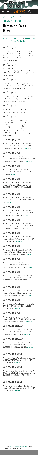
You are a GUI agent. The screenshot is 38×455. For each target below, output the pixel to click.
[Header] (19, 4)
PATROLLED (18, 39)
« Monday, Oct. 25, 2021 (12, 21)
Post (25, 41)
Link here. (28, 148)
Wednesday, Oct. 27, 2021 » (13, 17)
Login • (20, 41)
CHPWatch (7, 39)
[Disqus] (19, 417)
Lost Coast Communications (18, 446)
